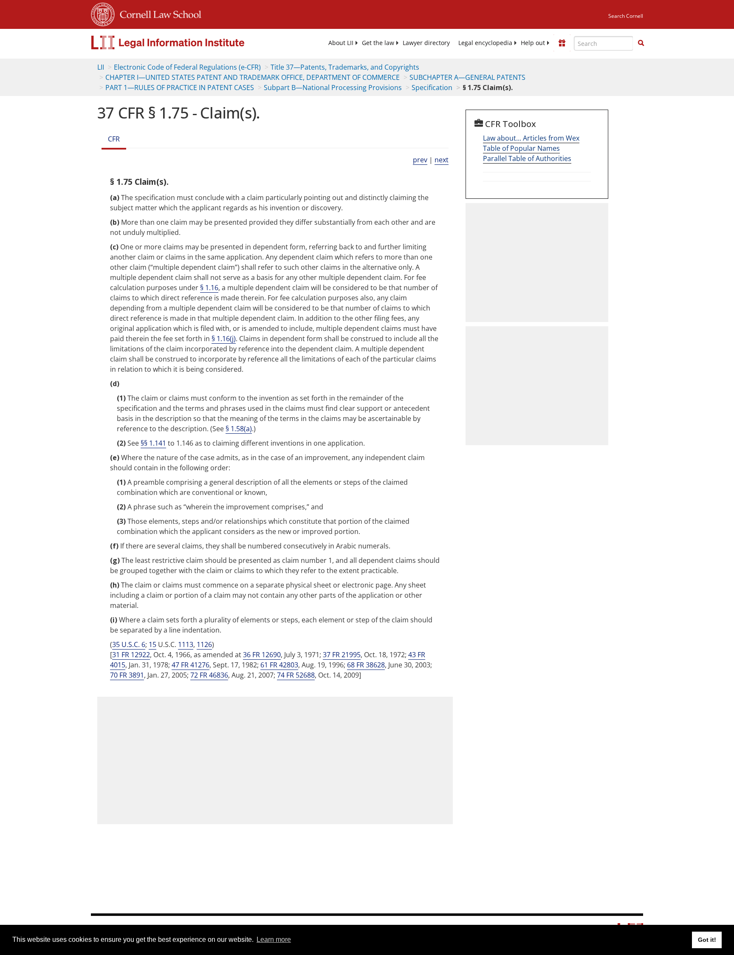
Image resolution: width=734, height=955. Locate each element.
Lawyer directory (426, 43)
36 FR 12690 (262, 654)
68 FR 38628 (366, 665)
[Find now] (641, 43)
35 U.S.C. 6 (128, 644)
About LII (340, 43)
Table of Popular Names (521, 148)
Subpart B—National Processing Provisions (333, 87)
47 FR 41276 (190, 665)
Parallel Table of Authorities (527, 158)
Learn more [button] (274, 939)
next (442, 159)
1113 (185, 644)
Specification (432, 87)
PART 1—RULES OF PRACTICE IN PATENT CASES (179, 87)
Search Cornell (625, 16)
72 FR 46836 (209, 675)
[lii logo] (186, 42)
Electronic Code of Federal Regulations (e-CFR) (187, 67)
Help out (533, 43)
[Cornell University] (103, 13)
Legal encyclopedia (485, 43)
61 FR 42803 (279, 665)
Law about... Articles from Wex (531, 138)
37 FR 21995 (342, 654)
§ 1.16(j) (224, 338)
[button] (641, 43)
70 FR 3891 (127, 675)
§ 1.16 (209, 287)
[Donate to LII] (561, 42)
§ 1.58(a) (239, 428)
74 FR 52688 (296, 675)
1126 (204, 644)
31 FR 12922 (131, 654)
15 (152, 644)
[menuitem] (341, 43)
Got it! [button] (707, 939)
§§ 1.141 (153, 443)
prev (420, 159)
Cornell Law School (158, 13)
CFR (114, 139)
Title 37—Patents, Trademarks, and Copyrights (345, 67)
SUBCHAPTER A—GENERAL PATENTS (467, 77)
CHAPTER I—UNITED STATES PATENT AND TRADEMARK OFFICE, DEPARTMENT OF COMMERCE (252, 77)
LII (100, 67)
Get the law (378, 43)
